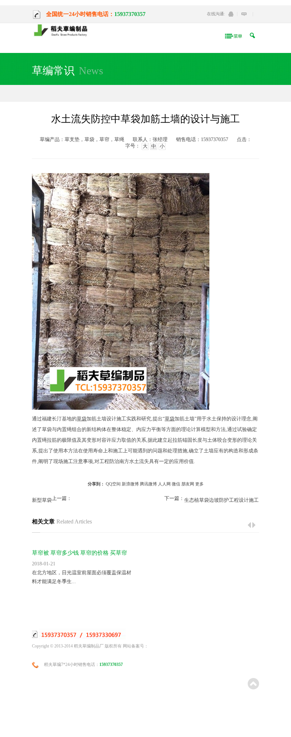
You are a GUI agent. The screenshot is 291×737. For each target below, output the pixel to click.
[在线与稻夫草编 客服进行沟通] (244, 14)
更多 (199, 484)
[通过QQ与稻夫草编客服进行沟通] (231, 14)
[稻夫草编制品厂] (63, 30)
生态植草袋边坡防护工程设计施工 (221, 500)
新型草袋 (42, 500)
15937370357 (130, 14)
